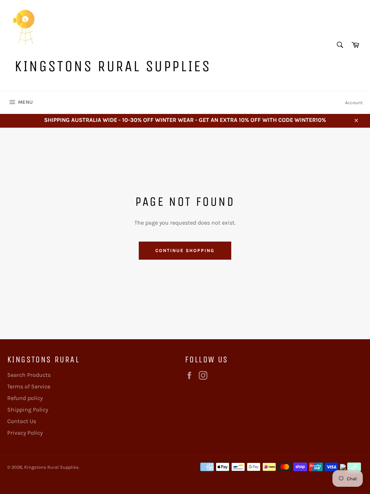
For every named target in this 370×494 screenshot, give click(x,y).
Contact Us (21, 421)
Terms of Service (28, 386)
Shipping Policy (27, 409)
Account (354, 102)
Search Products (29, 374)
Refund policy (25, 398)
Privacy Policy (25, 432)
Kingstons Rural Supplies (112, 66)
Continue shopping (184, 250)
